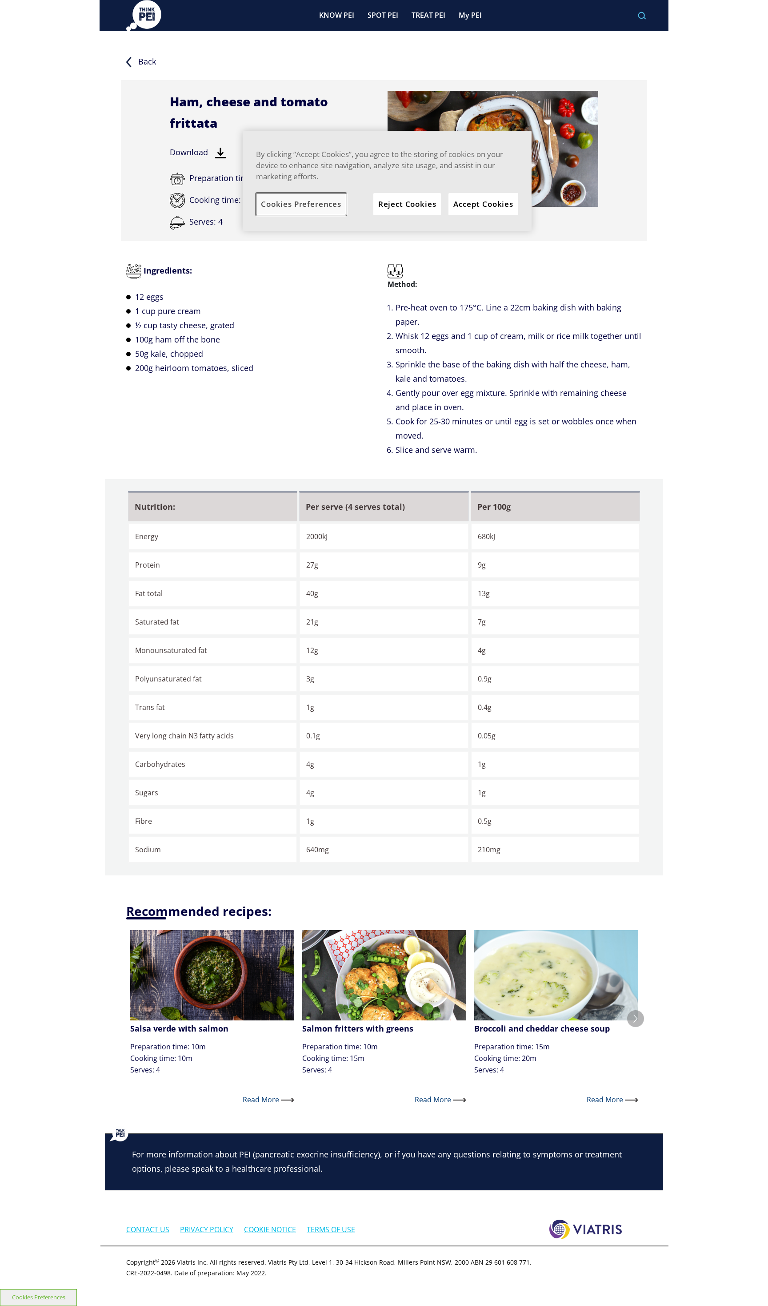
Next (635, 1018)
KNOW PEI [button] (336, 15)
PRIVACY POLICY (206, 1229)
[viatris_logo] (585, 1228)
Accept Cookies (483, 204)
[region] (387, 181)
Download (190, 152)
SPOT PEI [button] (383, 15)
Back (146, 61)
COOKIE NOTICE (270, 1229)
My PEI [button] (470, 15)
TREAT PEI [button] (428, 15)
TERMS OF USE (331, 1229)
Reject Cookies (407, 204)
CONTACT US (147, 1229)
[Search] (642, 15)
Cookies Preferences (38, 1297)
